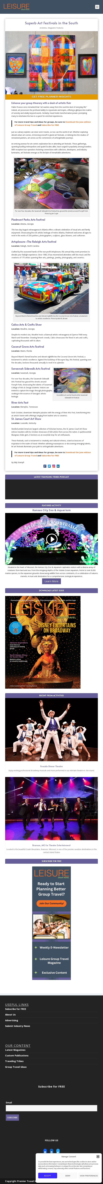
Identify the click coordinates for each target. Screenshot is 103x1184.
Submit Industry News (17, 1025)
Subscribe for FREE (50, 125)
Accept (47, 1175)
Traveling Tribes (14, 1061)
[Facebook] (44, 466)
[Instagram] (53, 466)
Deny (67, 1175)
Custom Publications (16, 1055)
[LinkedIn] (58, 466)
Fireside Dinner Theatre (51, 766)
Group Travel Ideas (16, 1066)
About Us (10, 1014)
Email (9, 1102)
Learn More (51, 581)
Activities (43, 28)
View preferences (89, 1175)
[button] (98, 1156)
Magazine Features (55, 28)
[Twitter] (49, 466)
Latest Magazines (15, 1049)
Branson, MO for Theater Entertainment (51, 845)
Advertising (11, 1020)
